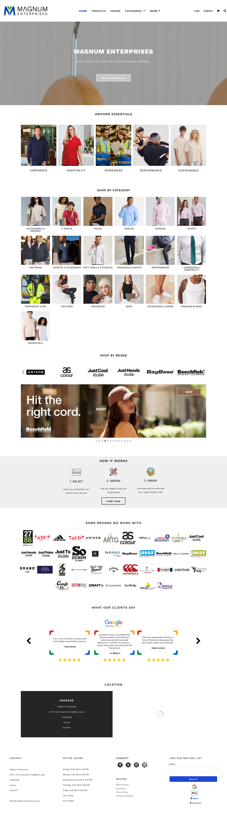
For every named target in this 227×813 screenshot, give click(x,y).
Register (208, 10)
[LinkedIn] (144, 764)
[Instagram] (136, 764)
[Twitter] (128, 764)
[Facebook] (120, 764)
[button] (135, 10)
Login (197, 10)
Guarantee (120, 788)
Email (172, 764)
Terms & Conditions (124, 796)
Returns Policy (122, 785)
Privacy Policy (122, 792)
